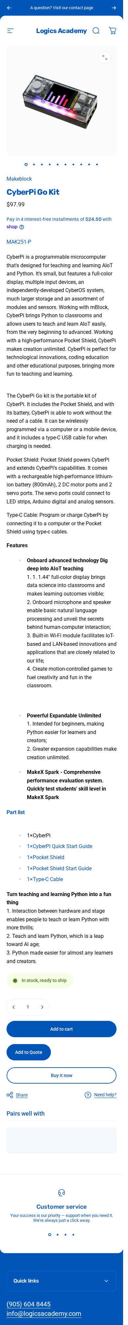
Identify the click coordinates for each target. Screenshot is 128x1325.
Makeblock (19, 179)
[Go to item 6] (66, 164)
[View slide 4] (73, 1234)
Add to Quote (28, 1052)
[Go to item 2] (34, 164)
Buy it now (61, 1075)
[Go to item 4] (50, 164)
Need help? (105, 1094)
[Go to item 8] (81, 164)
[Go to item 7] (73, 164)
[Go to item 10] (97, 164)
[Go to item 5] (58, 164)
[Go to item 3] (42, 164)
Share (22, 1095)
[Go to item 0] (26, 164)
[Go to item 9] (89, 164)
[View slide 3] (66, 1234)
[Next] (114, 8)
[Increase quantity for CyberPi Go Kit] (42, 1007)
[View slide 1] (50, 1234)
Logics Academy (61, 31)
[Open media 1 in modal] (104, 57)
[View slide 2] (58, 1234)
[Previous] (9, 8)
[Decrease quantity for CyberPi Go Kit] (14, 1007)
